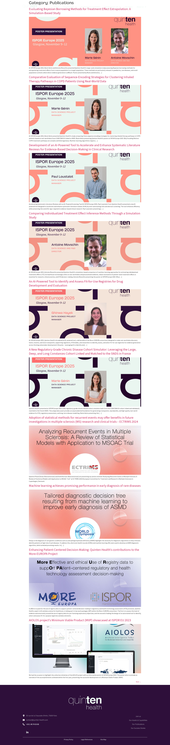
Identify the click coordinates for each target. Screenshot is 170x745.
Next (138, 682)
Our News (129, 7)
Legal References (87, 739)
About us (140, 7)
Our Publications (138, 724)
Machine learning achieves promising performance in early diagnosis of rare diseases (85, 486)
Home (56, 7)
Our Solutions (68, 7)
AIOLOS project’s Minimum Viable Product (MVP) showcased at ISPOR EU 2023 (80, 620)
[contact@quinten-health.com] (24, 720)
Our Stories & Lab (111, 7)
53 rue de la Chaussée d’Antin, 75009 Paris (41, 715)
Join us (138, 716)
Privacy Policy (68, 739)
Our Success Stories (138, 728)
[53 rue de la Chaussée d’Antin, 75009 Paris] (24, 716)
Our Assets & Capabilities (90, 7)
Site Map (103, 739)
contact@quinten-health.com (37, 720)
